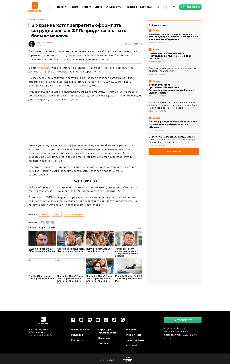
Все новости (174, 151)
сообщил (44, 67)
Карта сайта (133, 345)
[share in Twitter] (47, 222)
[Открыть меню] (49, 7)
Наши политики (135, 340)
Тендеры (103, 343)
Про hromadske (80, 329)
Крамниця (146, 7)
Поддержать (192, 7)
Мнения (86, 7)
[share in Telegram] (52, 222)
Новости (62, 7)
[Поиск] (158, 7)
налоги (45, 214)
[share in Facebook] (42, 222)
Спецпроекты (113, 7)
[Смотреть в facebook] (73, 320)
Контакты (77, 340)
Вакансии (104, 338)
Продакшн (131, 7)
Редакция (77, 335)
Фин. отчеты (133, 335)
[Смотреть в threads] (123, 320)
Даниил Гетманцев (74, 214)
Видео (98, 7)
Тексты (75, 7)
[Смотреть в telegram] (90, 320)
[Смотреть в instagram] (81, 320)
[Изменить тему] (165, 7)
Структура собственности (107, 331)
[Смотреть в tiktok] (114, 320)
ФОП (57, 214)
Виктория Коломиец (45, 42)
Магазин (131, 329)
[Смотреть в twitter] (106, 320)
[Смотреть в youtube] (98, 320)
